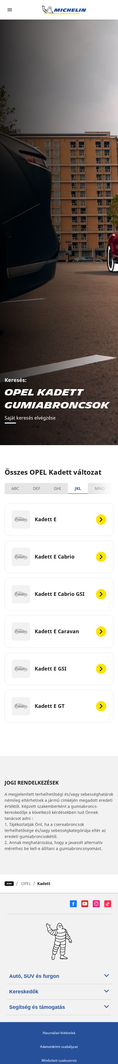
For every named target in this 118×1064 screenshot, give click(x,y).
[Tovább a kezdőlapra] (64, 10)
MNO (100, 488)
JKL (78, 488)
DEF (36, 488)
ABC (15, 488)
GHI (57, 488)
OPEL (26, 883)
